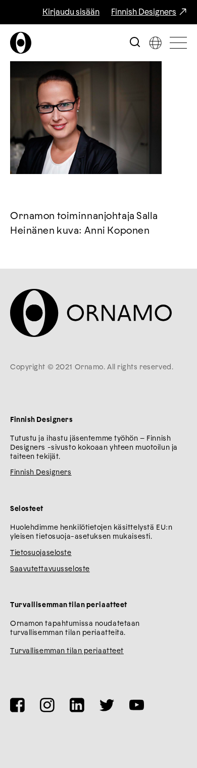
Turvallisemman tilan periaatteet (67, 651)
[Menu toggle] (178, 43)
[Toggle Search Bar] (135, 43)
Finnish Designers (143, 12)
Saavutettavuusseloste (50, 569)
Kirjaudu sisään (71, 12)
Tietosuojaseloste (41, 553)
